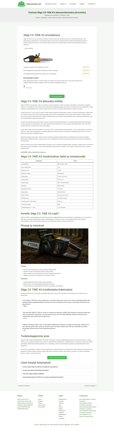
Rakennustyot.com (33, 4)
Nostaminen (62, 410)
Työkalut (63, 4)
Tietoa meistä (41, 405)
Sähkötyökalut (62, 414)
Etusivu (40, 399)
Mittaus (61, 409)
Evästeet (40, 401)
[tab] (57, 366)
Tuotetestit (91, 4)
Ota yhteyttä (41, 407)
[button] (57, 4)
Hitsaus (61, 407)
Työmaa (81, 4)
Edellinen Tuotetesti (23, 385)
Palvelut (40, 403)
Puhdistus (61, 412)
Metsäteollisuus (50, 4)
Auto (60, 405)
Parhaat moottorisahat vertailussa (37, 152)
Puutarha (73, 4)
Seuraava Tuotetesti (90, 385)
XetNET (77, 424)
